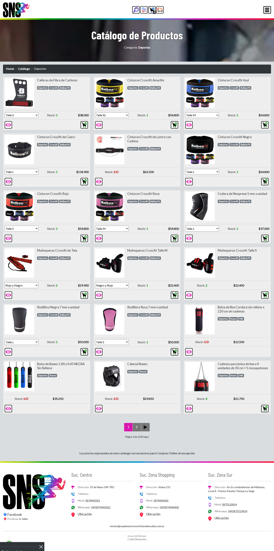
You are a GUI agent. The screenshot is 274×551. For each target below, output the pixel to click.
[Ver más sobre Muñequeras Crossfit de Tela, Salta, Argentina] (8, 294)
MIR (241, 318)
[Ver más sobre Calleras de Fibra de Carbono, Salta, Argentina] (8, 124)
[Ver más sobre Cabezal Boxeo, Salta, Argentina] (99, 408)
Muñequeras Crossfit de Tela (57, 250)
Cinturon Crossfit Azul (233, 80)
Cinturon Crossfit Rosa (143, 194)
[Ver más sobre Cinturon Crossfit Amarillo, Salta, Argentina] (99, 124)
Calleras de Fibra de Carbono (57, 80)
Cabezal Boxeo (137, 364)
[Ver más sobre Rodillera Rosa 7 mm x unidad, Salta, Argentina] (99, 351)
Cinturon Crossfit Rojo (53, 194)
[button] (136, 10)
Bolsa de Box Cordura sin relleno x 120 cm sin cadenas (241, 309)
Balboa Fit (65, 87)
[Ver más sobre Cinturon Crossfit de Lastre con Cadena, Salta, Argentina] (99, 181)
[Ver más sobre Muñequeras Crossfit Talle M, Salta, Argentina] (99, 294)
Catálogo (24, 68)
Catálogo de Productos (137, 35)
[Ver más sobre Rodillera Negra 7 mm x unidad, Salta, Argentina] (8, 351)
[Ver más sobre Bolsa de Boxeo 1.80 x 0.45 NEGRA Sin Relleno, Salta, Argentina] (8, 408)
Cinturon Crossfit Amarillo (145, 80)
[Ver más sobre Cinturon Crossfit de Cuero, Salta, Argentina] (8, 181)
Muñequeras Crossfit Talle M (147, 250)
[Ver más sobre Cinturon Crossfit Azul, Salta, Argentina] (189, 124)
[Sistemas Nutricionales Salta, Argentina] (16, 9)
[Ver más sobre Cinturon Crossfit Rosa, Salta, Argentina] (99, 238)
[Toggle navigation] (267, 10)
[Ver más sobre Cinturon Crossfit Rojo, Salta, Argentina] (8, 238)
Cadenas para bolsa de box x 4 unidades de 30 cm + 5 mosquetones (243, 366)
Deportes (42, 87)
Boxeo (233, 318)
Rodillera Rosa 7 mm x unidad (147, 307)
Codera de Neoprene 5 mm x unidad (242, 194)
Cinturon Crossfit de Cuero (56, 137)
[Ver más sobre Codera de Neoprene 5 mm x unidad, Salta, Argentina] (189, 238)
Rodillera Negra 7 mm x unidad (58, 307)
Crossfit (54, 87)
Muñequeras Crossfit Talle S (237, 250)
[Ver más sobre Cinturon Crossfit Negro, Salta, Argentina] (189, 181)
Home (10, 68)
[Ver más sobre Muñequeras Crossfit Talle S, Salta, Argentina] (189, 294)
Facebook (14, 514)
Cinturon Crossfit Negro (235, 137)
